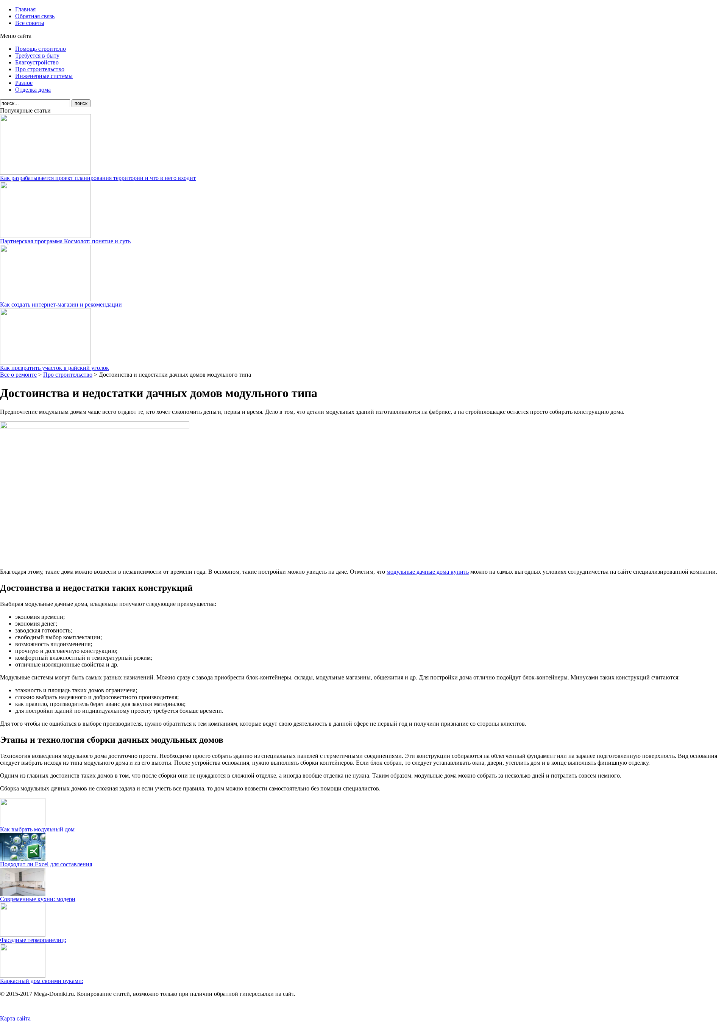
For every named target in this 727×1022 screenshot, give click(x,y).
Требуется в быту (37, 55)
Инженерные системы (44, 76)
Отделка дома (33, 89)
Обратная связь (35, 16)
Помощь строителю (40, 48)
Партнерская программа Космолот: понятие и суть (65, 241)
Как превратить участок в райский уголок (54, 368)
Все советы (29, 23)
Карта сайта (15, 1018)
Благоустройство (37, 62)
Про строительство (39, 69)
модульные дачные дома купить (428, 571)
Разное (24, 83)
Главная (25, 9)
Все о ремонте (18, 374)
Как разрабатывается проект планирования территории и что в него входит (98, 178)
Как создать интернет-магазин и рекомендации (61, 304)
